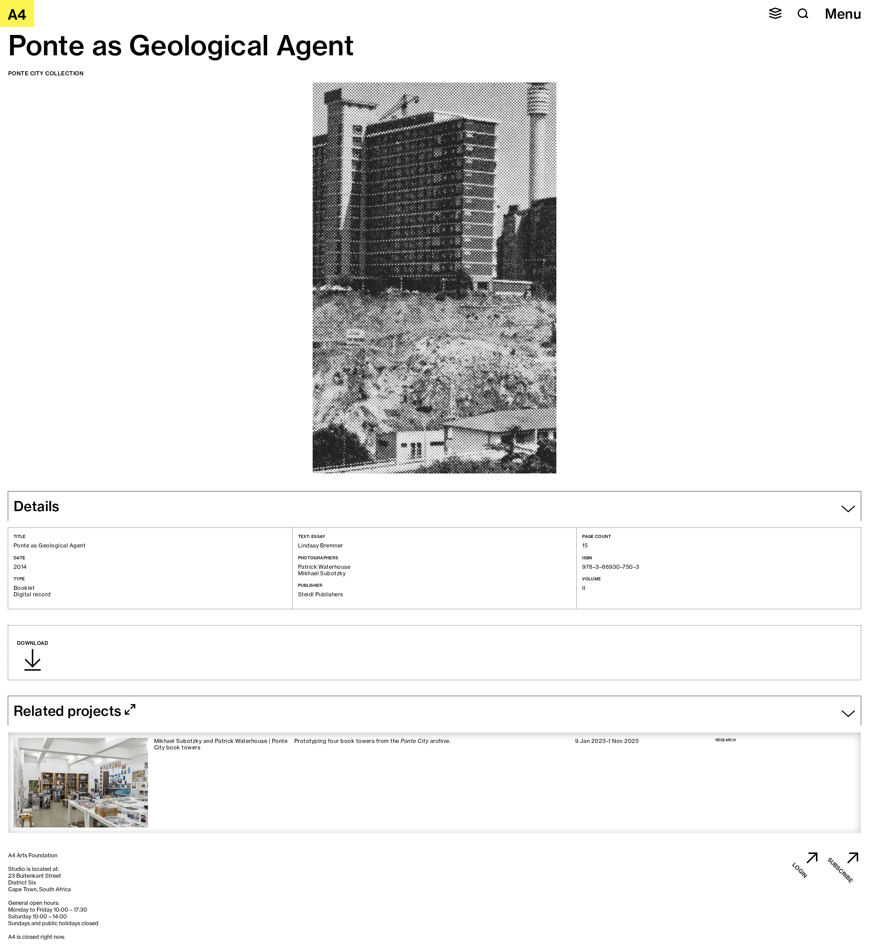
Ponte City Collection (46, 73)
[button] (775, 13)
